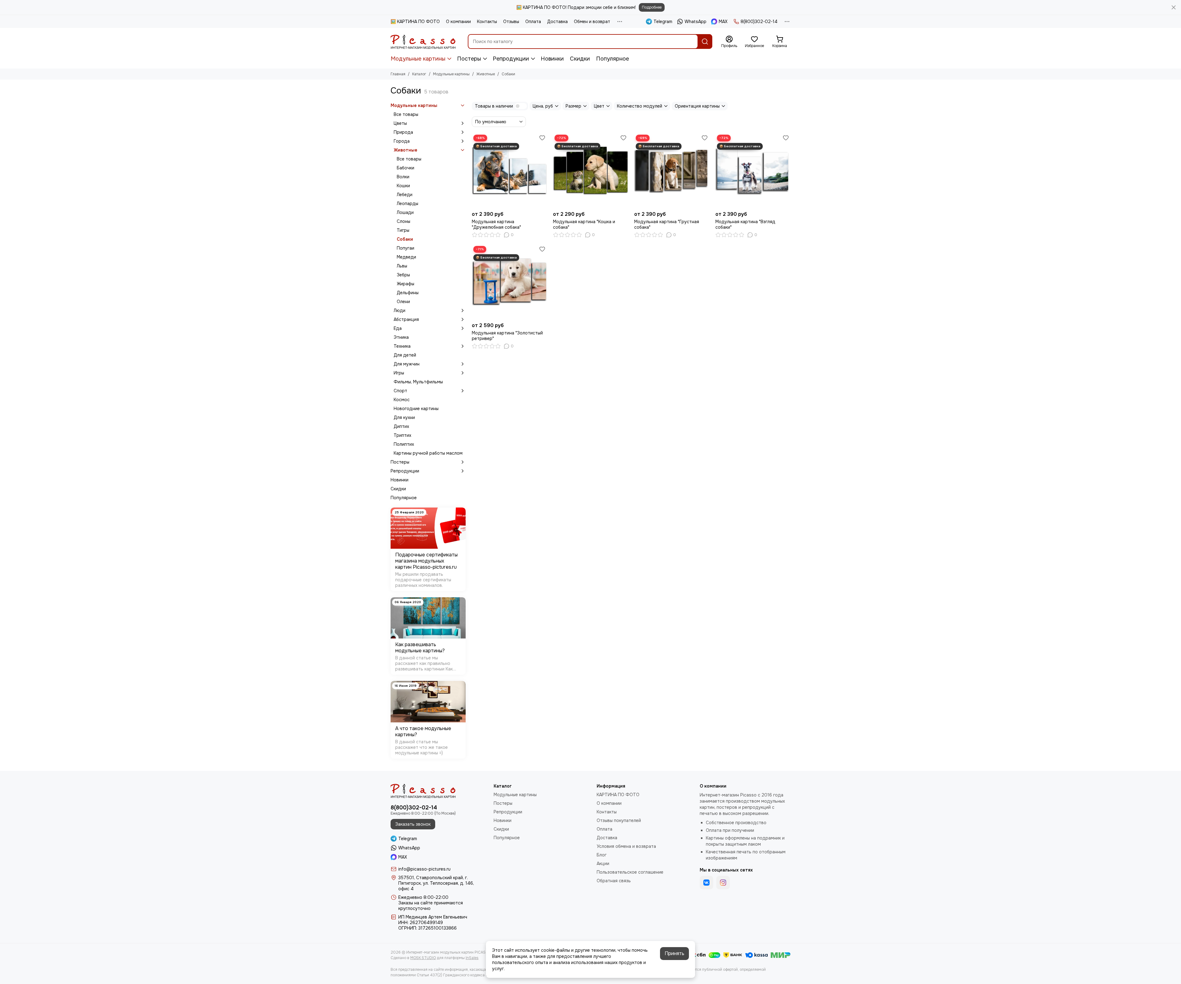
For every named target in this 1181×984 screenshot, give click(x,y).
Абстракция (406, 319)
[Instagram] (723, 882)
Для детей (405, 355)
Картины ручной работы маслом (428, 453)
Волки (403, 177)
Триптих (402, 435)
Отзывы (511, 21)
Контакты (487, 21)
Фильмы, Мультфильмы (418, 382)
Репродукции (511, 58)
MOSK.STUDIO (423, 957)
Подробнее (652, 7)
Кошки (403, 185)
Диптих (401, 426)
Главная (398, 74)
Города (402, 141)
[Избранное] (542, 137)
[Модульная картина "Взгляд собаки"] (752, 170)
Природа (403, 132)
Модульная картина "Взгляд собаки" (745, 224)
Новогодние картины (416, 408)
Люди (399, 310)
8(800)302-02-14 (759, 21)
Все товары (406, 114)
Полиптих (404, 444)
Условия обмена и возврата (626, 846)
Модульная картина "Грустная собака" (666, 224)
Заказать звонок (413, 824)
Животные (485, 74)
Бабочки (405, 168)
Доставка (557, 21)
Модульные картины (418, 58)
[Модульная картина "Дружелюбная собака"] (509, 170)
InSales (472, 957)
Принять (674, 953)
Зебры (403, 275)
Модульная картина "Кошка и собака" (584, 224)
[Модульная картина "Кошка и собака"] (590, 170)
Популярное (612, 58)
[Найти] (705, 41)
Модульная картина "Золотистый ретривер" (507, 335)
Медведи (406, 257)
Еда (398, 328)
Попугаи (405, 248)
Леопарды (407, 203)
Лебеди (404, 194)
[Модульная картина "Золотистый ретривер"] (509, 281)
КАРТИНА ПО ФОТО (618, 794)
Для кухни (404, 417)
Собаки (405, 239)
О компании (458, 21)
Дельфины (408, 292)
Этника (401, 337)
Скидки (580, 58)
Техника (402, 346)
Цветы (400, 123)
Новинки (552, 58)
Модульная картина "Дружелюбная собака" (496, 224)
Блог (601, 855)
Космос (402, 399)
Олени (403, 301)
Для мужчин (407, 364)
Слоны (403, 221)
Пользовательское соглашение (630, 872)
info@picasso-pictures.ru (424, 869)
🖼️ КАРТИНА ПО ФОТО (415, 21)
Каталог (419, 74)
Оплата (533, 21)
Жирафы (405, 284)
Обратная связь (614, 880)
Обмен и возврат (592, 21)
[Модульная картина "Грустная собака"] (671, 170)
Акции (603, 863)
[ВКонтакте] (706, 882)
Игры (399, 373)
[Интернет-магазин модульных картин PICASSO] (423, 41)
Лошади (405, 212)
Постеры (469, 58)
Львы (402, 266)
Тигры (403, 230)
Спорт (400, 390)
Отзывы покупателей (619, 820)
